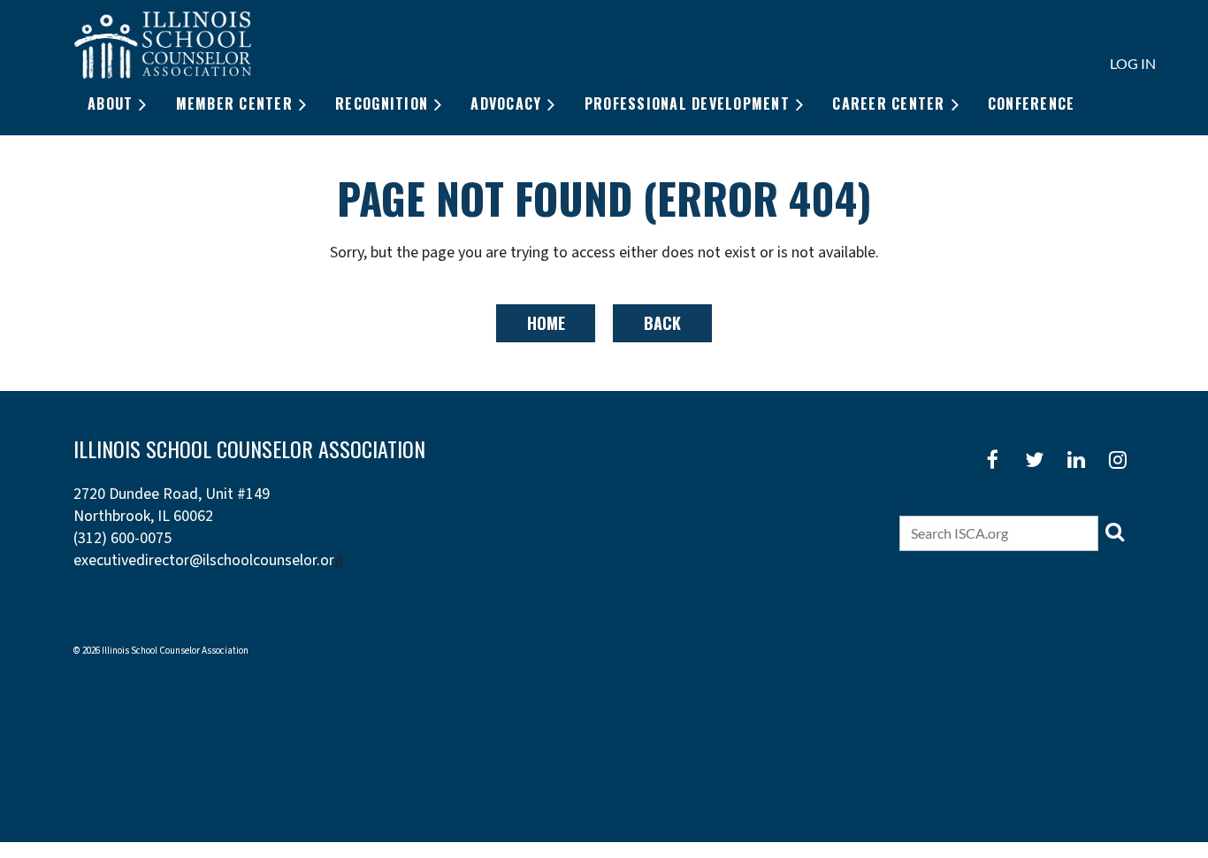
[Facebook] (992, 459)
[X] (1034, 459)
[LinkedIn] (1076, 459)
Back (662, 322)
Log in (1133, 63)
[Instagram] (1117, 459)
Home (546, 322)
